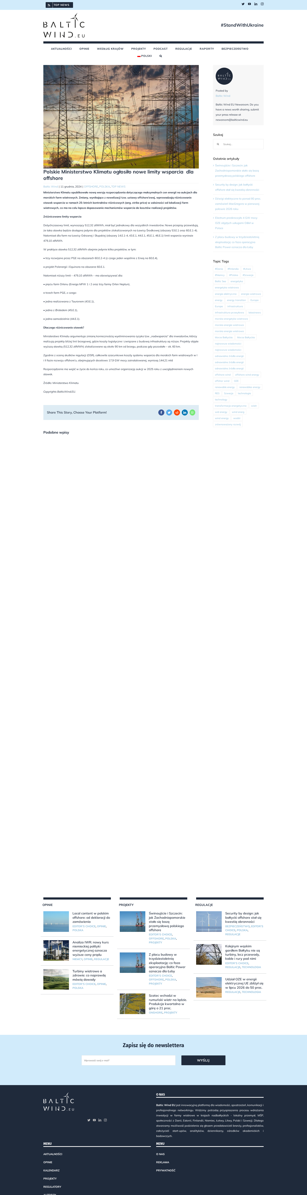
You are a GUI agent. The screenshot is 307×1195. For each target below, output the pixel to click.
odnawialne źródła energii (229, 355)
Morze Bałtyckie (224, 337)
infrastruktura (235, 306)
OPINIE (101, 926)
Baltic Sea (220, 281)
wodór (237, 418)
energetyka (237, 281)
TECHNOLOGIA (251, 967)
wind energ (238, 411)
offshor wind (222, 380)
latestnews (255, 312)
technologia (244, 393)
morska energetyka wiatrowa (231, 318)
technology (221, 399)
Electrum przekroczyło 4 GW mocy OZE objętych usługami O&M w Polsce (236, 223)
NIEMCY (77, 959)
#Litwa (247, 268)
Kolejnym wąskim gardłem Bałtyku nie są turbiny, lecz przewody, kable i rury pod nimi (242, 952)
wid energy (221, 411)
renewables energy (249, 387)
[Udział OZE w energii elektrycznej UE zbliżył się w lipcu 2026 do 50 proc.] (209, 987)
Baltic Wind (50, 186)
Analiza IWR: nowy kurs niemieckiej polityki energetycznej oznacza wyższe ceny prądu (90, 948)
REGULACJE (101, 959)
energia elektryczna (225, 293)
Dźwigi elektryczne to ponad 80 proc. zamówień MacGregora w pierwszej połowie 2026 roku (238, 204)
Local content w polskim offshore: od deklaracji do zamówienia (91, 917)
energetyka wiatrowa (227, 287)
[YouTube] (94, 1120)
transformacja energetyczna (230, 405)
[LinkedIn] (99, 1120)
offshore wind (223, 374)
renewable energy (225, 387)
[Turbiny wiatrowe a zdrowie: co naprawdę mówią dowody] (56, 979)
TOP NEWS (118, 186)
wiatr (254, 405)
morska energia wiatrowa (229, 324)
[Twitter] (88, 1120)
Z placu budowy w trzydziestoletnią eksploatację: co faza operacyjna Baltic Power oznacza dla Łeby (237, 242)
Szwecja (228, 393)
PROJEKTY (155, 942)
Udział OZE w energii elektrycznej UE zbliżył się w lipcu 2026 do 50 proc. (244, 983)
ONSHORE (156, 1012)
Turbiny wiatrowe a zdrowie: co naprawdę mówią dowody (89, 975)
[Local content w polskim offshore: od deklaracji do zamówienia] (56, 921)
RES (217, 393)
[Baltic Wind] (224, 70)
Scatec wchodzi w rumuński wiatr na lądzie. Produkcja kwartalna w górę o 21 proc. (168, 1001)
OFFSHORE (91, 186)
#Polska (233, 274)
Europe (219, 306)
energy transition (236, 300)
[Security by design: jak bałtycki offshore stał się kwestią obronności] (209, 921)
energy (218, 300)
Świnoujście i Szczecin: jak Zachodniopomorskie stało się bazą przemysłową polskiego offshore (237, 170)
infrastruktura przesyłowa (229, 312)
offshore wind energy (247, 374)
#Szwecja (248, 274)
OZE (236, 380)
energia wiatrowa (251, 293)
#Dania (219, 268)
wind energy (222, 418)
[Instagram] (105, 1120)
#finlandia (233, 268)
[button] (161, 55)
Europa (254, 300)
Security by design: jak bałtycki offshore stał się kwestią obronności (243, 917)
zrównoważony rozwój (228, 424)
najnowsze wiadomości (228, 343)
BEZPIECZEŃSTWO (237, 926)
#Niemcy (220, 274)
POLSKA (104, 186)
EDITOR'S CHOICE (84, 926)
